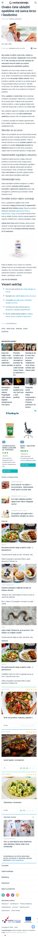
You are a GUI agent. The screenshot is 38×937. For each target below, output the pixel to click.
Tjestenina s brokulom (12, 802)
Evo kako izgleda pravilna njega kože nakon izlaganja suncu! (22, 501)
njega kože (10, 328)
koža (3, 328)
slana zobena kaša (8, 585)
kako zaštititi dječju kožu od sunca (24, 296)
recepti (4, 544)
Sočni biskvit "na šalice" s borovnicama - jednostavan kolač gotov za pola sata (22, 487)
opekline (19, 328)
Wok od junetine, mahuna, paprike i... (19, 717)
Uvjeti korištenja (7, 871)
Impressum (6, 883)
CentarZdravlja (19, 3)
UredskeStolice (6, 907)
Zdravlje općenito (10, 838)
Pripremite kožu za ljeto (17, 48)
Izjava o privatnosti (8, 889)
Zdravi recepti (15, 910)
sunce (25, 328)
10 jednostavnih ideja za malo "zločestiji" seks (17, 555)
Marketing (5, 877)
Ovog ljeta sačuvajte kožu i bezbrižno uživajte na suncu (22, 514)
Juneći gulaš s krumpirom (14, 760)
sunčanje (5, 331)
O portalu (5, 866)
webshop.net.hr (24, 907)
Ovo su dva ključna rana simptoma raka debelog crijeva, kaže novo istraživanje (17, 844)
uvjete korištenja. (17, 860)
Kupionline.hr (6, 910)
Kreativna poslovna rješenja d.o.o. (16, 932)
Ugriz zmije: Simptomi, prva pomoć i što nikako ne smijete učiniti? (18, 631)
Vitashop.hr (5, 904)
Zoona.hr (15, 907)
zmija (3, 627)
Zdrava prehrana (16, 482)
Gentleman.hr (14, 904)
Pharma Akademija (26, 904)
